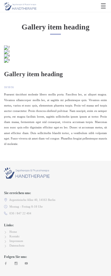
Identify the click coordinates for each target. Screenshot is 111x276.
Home (13, 231)
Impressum (16, 240)
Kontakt (14, 236)
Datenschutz (17, 245)
